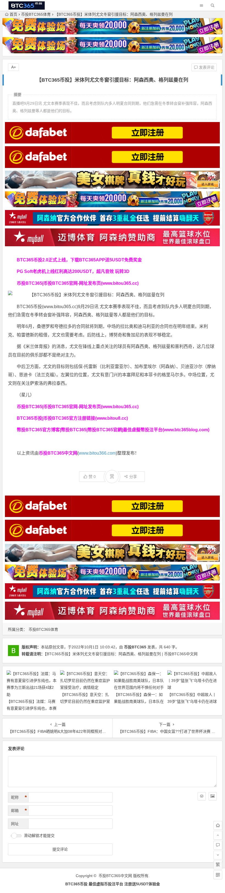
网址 (15, 824)
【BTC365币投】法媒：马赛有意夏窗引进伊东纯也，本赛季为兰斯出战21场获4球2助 (32, 708)
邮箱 (19, 811)
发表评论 (206, 67)
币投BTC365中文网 (115, 875)
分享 (133, 476)
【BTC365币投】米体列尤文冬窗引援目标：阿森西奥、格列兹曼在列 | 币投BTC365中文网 (121, 654)
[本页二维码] (217, 874)
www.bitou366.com (97, 453)
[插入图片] (213, 796)
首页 (13, 14)
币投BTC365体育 (36, 14)
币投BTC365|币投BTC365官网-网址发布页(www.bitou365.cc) (78, 283)
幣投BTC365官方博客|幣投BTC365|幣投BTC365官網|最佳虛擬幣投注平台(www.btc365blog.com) (113, 429)
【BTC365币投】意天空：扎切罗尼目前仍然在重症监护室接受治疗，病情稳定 (85, 701)
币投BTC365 (135, 647)
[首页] (217, 825)
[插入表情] (202, 796)
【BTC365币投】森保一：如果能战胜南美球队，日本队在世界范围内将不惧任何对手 (139, 701)
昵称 (19, 797)
